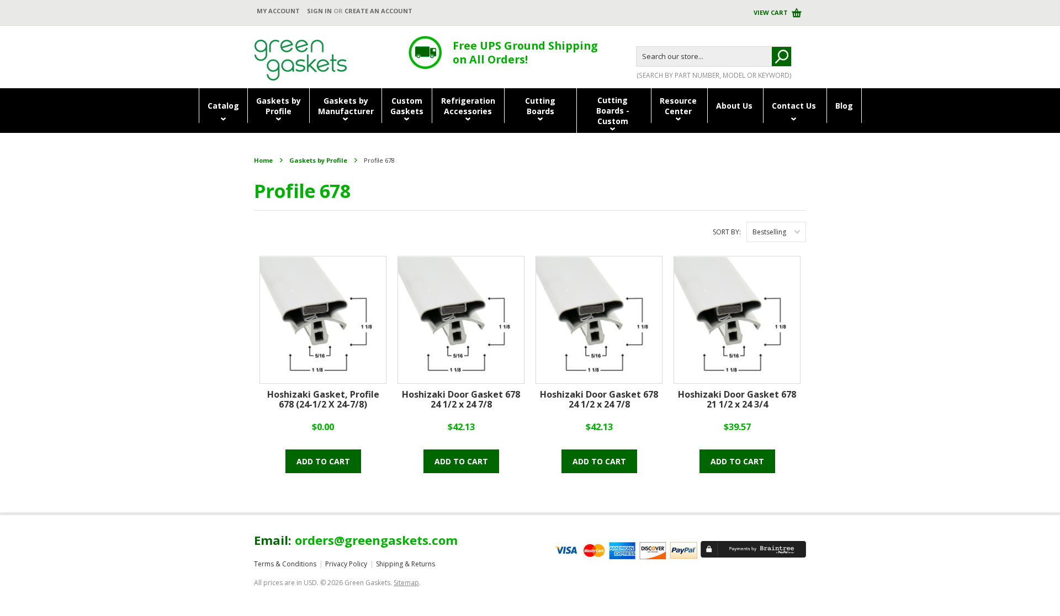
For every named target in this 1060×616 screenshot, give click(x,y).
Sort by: (727, 232)
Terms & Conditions (285, 564)
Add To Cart (323, 461)
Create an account (378, 11)
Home (263, 160)
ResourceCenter (678, 105)
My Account (278, 11)
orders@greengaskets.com (376, 540)
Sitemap (406, 582)
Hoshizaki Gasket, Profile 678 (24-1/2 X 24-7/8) (323, 399)
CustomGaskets (406, 105)
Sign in (319, 11)
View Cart (771, 12)
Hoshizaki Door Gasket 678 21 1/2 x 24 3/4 (737, 399)
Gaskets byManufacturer (346, 105)
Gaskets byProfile (278, 105)
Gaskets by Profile (318, 160)
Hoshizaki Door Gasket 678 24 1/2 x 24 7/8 (461, 399)
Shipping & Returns (405, 564)
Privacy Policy (346, 564)
